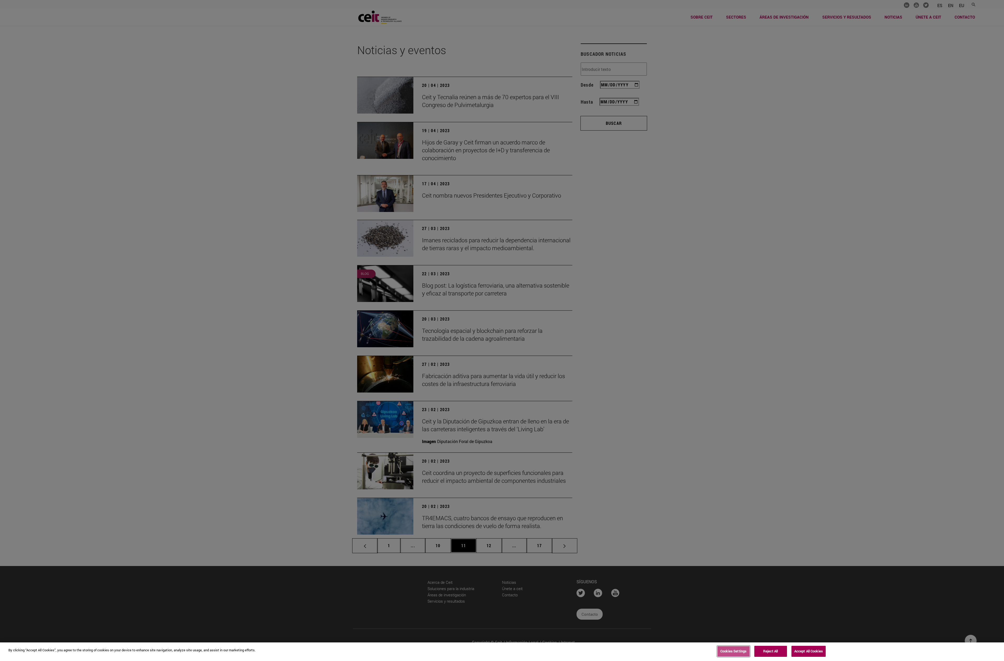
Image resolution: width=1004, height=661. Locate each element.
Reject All (770, 651)
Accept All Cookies (808, 651)
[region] (502, 651)
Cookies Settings (733, 651)
